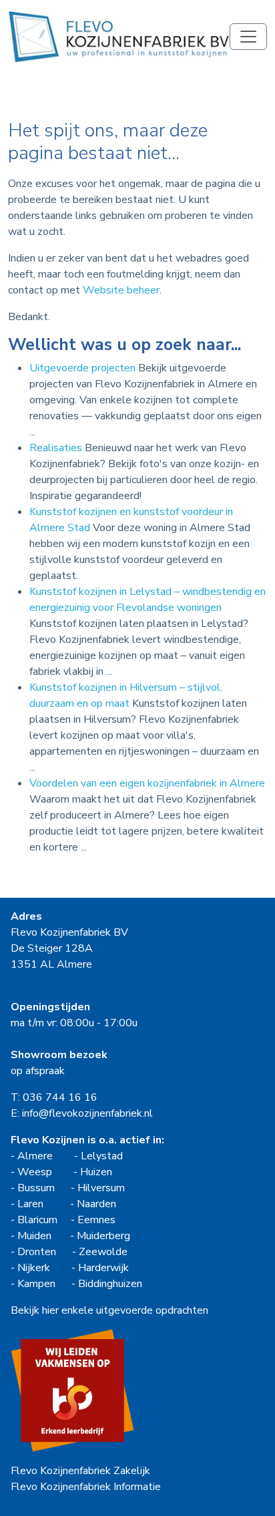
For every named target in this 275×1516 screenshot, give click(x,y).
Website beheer (121, 290)
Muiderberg (103, 1236)
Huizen (96, 1172)
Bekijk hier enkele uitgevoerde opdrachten (109, 1310)
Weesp (34, 1172)
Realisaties (55, 448)
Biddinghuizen (110, 1283)
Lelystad (102, 1156)
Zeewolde (103, 1251)
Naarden (96, 1204)
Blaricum (37, 1220)
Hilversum (101, 1188)
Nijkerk (33, 1267)
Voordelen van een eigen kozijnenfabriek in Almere (147, 783)
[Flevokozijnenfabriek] (119, 37)
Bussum (36, 1188)
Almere (35, 1156)
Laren (30, 1204)
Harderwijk (103, 1267)
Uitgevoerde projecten (82, 368)
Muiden (34, 1236)
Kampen (36, 1283)
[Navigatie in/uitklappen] (248, 36)
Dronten (36, 1251)
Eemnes (96, 1220)
